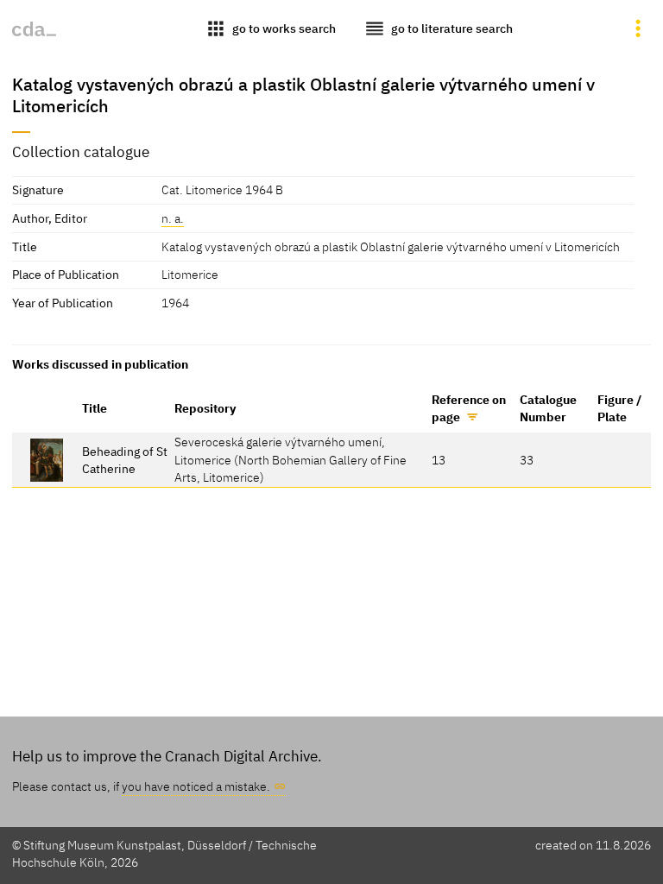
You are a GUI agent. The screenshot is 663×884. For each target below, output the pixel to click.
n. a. (172, 218)
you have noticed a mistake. (196, 786)
